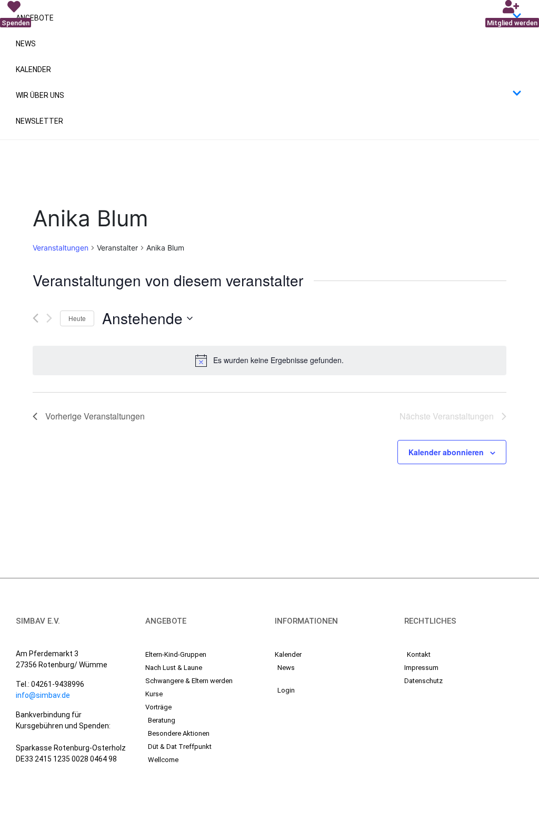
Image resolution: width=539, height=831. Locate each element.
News (26, 43)
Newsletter (39, 121)
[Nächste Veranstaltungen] (49, 318)
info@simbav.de (43, 695)
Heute (77, 318)
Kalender (33, 69)
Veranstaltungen (60, 247)
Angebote (35, 18)
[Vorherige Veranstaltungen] (35, 318)
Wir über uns (40, 95)
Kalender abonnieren (446, 452)
